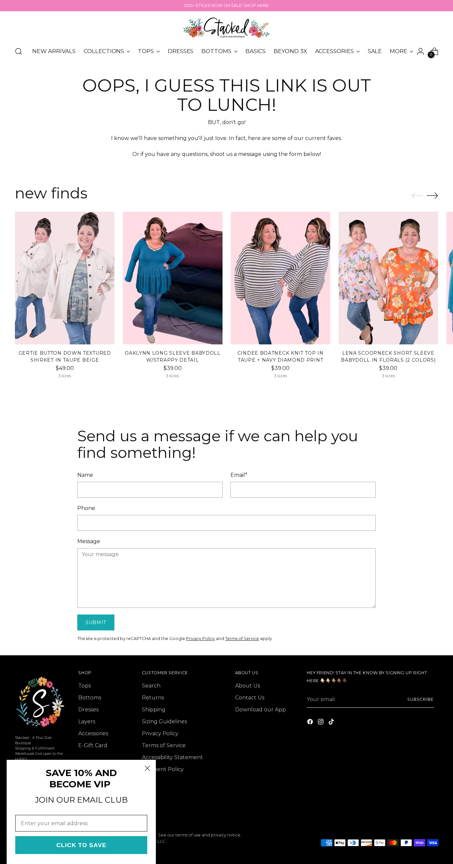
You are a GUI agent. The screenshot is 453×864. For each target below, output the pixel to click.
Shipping (153, 709)
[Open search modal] (18, 51)
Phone (86, 508)
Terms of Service (242, 638)
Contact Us (249, 697)
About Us (247, 686)
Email (238, 475)
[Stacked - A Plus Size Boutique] (226, 27)
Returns (153, 697)
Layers (86, 721)
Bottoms (89, 697)
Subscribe (420, 699)
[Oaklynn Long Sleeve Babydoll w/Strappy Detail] (172, 278)
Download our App (260, 709)
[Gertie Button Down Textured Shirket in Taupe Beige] (64, 278)
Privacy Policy (200, 638)
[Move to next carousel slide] (432, 195)
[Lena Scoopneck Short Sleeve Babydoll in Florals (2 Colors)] (388, 278)
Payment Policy (163, 769)
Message (88, 541)
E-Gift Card (92, 745)
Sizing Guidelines (164, 721)
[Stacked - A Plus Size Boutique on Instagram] (321, 722)
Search (151, 686)
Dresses (88, 709)
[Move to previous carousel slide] (417, 195)
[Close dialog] (147, 768)
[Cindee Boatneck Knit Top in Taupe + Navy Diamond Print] (280, 278)
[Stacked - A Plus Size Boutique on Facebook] (311, 722)
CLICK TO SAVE (81, 845)
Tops (84, 686)
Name (85, 475)
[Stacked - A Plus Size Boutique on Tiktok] (332, 722)
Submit (96, 622)
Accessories (93, 733)
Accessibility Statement (172, 757)
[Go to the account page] (420, 51)
